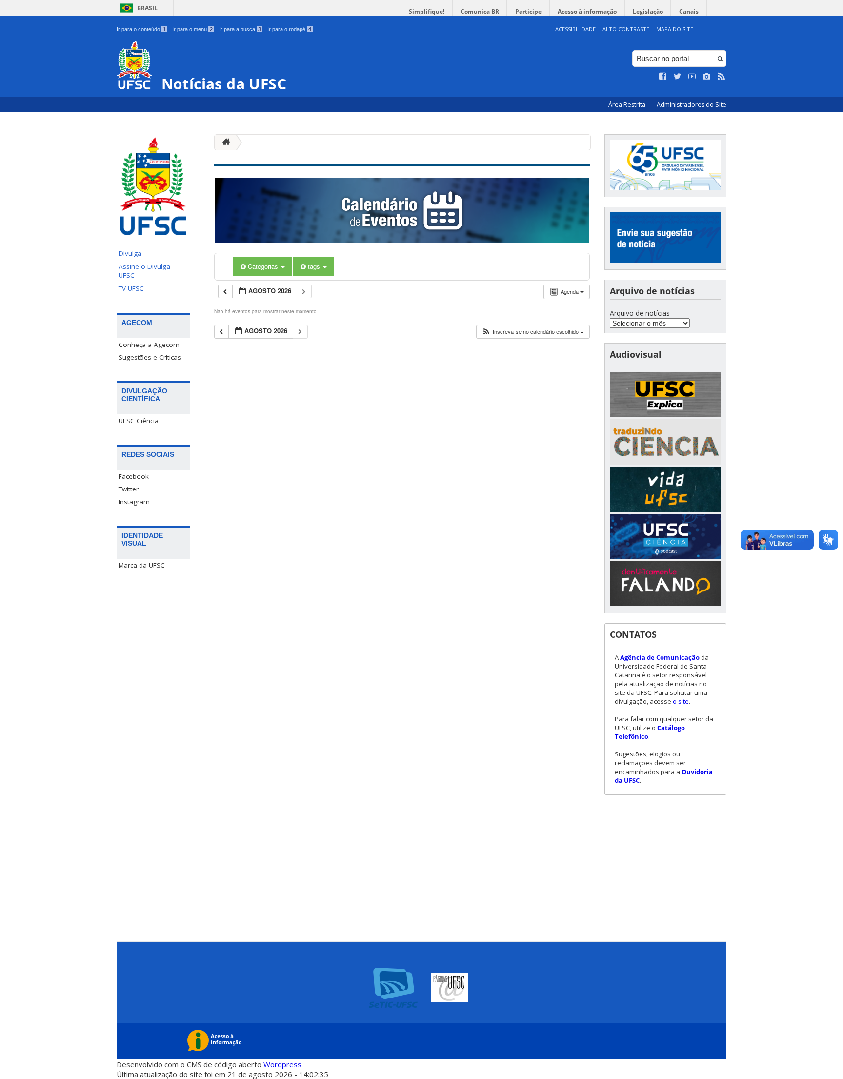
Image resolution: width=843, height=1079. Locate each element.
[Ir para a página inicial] (224, 142)
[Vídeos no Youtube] (692, 77)
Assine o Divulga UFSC (144, 271)
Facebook (134, 476)
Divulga (130, 253)
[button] (533, 331)
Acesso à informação (587, 11)
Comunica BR (480, 11)
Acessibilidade (575, 29)
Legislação (648, 11)
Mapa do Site (674, 29)
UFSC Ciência (139, 420)
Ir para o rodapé (289, 29)
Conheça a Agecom (149, 344)
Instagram (134, 501)
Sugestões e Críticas (150, 357)
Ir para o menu (192, 29)
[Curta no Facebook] (663, 77)
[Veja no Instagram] (707, 77)
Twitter (129, 489)
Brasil (147, 8)
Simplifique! (426, 11)
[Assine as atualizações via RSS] (721, 77)
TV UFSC (131, 288)
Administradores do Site (691, 105)
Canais (689, 11)
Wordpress (282, 1064)
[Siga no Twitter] (678, 77)
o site (681, 701)
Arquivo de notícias (640, 313)
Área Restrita (627, 105)
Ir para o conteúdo (141, 29)
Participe (528, 11)
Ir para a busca (240, 29)
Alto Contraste (625, 29)
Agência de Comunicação (660, 657)
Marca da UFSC (142, 565)
